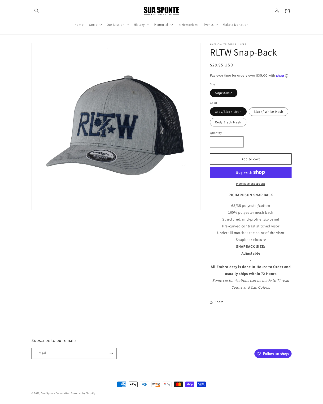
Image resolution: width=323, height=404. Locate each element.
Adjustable (223, 93)
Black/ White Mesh (268, 111)
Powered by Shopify (83, 393)
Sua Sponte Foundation (55, 393)
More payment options (250, 183)
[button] (36, 11)
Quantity (216, 133)
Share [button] (219, 302)
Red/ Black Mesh (228, 122)
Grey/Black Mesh (228, 111)
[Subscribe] (111, 353)
